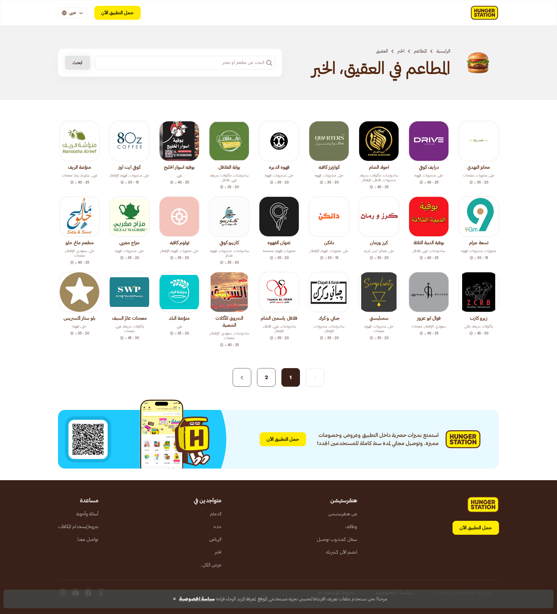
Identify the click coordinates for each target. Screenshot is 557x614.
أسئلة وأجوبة (87, 514)
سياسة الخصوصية (197, 599)
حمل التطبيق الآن (117, 12)
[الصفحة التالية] (242, 377)
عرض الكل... (210, 565)
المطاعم (420, 51)
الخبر (400, 51)
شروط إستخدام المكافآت (78, 526)
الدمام (215, 514)
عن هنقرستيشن (342, 514)
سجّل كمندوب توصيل (337, 539)
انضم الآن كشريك (341, 552)
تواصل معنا (87, 539)
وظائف (351, 526)
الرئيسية (443, 51)
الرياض (215, 539)
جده (217, 526)
